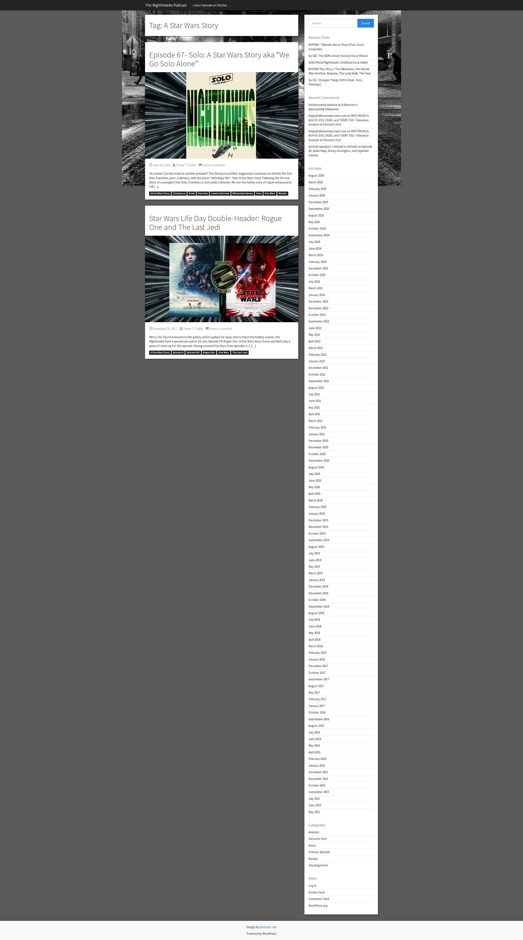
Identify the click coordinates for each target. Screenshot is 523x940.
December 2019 (318, 520)
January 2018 (316, 659)
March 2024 (315, 255)
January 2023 (316, 295)
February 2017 (317, 699)
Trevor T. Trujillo (185, 165)
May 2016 (314, 745)
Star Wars (270, 193)
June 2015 (314, 805)
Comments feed (318, 899)
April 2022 (314, 341)
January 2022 (316, 361)
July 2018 (314, 619)
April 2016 (314, 752)
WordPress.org (317, 905)
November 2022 (318, 308)
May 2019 (314, 567)
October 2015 (316, 785)
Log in (312, 885)
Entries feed (316, 892)
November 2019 (318, 527)
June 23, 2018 (161, 165)
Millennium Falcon (242, 193)
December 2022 (318, 301)
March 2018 (315, 646)
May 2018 (314, 633)
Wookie (283, 193)
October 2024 (316, 228)
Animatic (313, 832)
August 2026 (316, 175)
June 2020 (314, 480)
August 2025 (316, 215)
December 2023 (318, 268)
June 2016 (314, 739)
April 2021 (314, 414)
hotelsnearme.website (322, 105)
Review (313, 859)
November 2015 (318, 779)
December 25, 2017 (164, 329)
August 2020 (316, 467)
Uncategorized (317, 865)
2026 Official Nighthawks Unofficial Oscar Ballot (338, 62)
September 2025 (318, 209)
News (312, 845)
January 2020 (316, 514)
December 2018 (318, 586)
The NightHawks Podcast (166, 5)
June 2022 (314, 328)
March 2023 (315, 288)
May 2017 (314, 692)
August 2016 (316, 726)
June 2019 (314, 560)
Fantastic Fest (317, 839)
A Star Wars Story (160, 193)
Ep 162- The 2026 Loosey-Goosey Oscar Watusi (338, 56)
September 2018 (318, 606)
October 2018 (316, 600)
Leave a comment (213, 165)
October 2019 (316, 533)
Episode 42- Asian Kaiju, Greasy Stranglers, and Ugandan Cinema (340, 151)
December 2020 (318, 441)
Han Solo (203, 193)
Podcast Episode (319, 852)
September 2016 (318, 719)
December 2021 (318, 368)
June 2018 (314, 626)
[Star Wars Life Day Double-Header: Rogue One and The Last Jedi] (221, 278)
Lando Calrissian (220, 193)
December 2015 (318, 772)
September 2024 (318, 235)
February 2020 (317, 507)
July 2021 (314, 394)
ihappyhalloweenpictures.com (327, 116)
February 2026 (317, 189)
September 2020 (318, 460)
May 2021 (314, 407)
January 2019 (316, 580)
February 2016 (317, 759)
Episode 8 (178, 352)
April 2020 (314, 494)
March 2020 (315, 500)
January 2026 (316, 195)
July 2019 (314, 553)
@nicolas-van (268, 927)
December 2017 (318, 666)
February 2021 (317, 427)
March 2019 (315, 573)
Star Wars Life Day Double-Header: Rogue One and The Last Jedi (215, 222)
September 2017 (318, 679)
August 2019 (316, 547)
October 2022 (316, 315)
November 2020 (318, 447)
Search (365, 23)
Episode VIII (193, 352)
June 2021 (314, 401)
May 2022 (314, 335)
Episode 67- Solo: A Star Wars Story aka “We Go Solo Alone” (219, 59)
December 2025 (318, 202)
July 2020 (314, 474)
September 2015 (318, 792)
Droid (192, 193)
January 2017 (316, 706)
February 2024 (317, 262)
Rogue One (209, 352)
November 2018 (318, 593)
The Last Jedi (239, 352)
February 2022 (317, 355)
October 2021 (316, 374)
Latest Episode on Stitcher (210, 5)
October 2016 (316, 712)
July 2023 (314, 282)
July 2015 (314, 799)
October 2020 (316, 454)
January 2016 (316, 765)
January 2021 (316, 434)
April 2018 (314, 640)
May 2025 (314, 222)
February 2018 (317, 653)
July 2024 (314, 242)
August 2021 (316, 388)
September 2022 (318, 321)
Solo (258, 193)
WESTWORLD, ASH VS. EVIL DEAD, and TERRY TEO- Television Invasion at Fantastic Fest (338, 120)
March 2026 (315, 182)
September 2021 (318, 381)
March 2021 (315, 421)
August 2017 (316, 686)
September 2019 (318, 540)
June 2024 (314, 248)
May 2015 (314, 812)
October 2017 (316, 673)
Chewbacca (179, 193)
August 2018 (316, 613)
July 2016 (314, 732)
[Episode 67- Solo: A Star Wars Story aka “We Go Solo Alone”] (221, 115)
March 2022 (315, 348)
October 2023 (316, 275)
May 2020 (314, 487)
